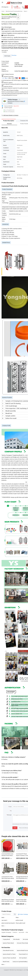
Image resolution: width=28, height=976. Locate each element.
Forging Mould (6, 939)
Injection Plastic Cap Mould (9, 958)
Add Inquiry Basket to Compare (10, 115)
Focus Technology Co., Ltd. (19, 970)
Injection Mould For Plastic (9, 954)
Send (15, 828)
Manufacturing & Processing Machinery (14, 11)
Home (3, 11)
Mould (25, 11)
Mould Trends (6, 961)
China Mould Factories (8, 950)
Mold (3, 917)
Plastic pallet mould (20, 923)
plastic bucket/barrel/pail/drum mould (9, 923)
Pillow (17, 917)
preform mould (19, 920)
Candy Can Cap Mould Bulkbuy (20, 961)
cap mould (4, 920)
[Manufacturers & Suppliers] (14, 2)
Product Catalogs (23, 914)
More (3, 964)
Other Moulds (16, 939)
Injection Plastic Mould (8, 943)
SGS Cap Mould (23, 958)
